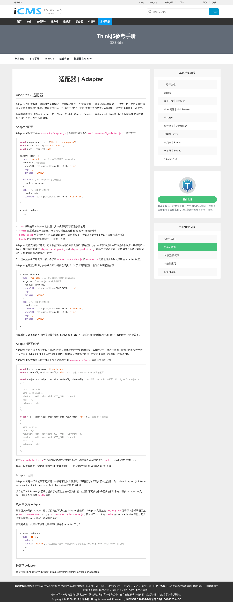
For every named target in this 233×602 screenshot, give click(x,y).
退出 (182, 2)
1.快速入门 (170, 238)
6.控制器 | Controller (175, 125)
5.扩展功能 (170, 271)
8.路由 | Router (172, 142)
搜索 (214, 11)
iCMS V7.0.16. (134, 599)
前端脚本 (41, 21)
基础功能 (64, 58)
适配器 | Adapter (83, 58)
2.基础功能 (170, 246)
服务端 (54, 21)
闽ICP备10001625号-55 (167, 599)
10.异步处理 (170, 158)
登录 (205, 2)
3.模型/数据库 (171, 255)
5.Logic (168, 117)
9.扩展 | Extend (172, 150)
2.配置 (167, 92)
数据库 (67, 21)
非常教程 (19, 58)
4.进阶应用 (170, 263)
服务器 (79, 21)
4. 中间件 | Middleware (177, 109)
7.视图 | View (171, 134)
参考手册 (105, 21)
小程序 (91, 21)
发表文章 (153, 2)
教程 (29, 21)
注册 (214, 2)
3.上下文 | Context (174, 100)
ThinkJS (49, 58)
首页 (19, 21)
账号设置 (168, 2)
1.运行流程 (170, 84)
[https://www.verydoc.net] (41, 11)
